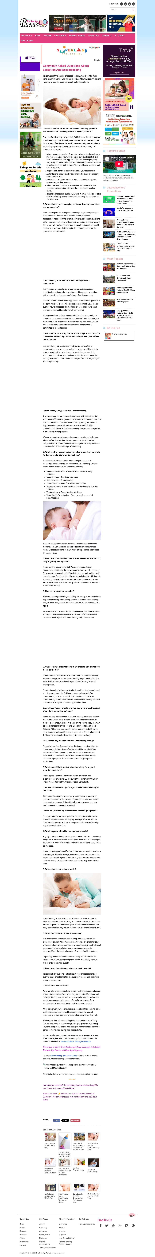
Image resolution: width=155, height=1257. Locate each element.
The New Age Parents (43, 1253)
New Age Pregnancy (87, 1224)
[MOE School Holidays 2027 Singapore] (109, 302)
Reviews (23, 1245)
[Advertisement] (64, 7)
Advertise (43, 1231)
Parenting (43, 1228)
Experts (62, 1228)
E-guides (62, 1235)
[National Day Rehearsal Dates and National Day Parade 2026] (109, 267)
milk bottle (58, 171)
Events (22, 1238)
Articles (22, 1228)
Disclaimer (43, 1238)
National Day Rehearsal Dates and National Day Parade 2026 (126, 266)
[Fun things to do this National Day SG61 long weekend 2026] (109, 291)
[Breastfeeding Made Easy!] (72, 894)
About (41, 1224)
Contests (23, 1231)
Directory (23, 1235)
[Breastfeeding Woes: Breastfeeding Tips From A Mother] (72, 520)
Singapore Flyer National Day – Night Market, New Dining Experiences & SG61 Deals (125, 315)
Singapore (63, 1224)
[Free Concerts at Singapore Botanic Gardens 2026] (109, 279)
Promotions (24, 1242)
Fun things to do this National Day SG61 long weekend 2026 (126, 290)
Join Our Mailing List (66, 1238)
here (72, 1088)
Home (22, 1224)
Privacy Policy (44, 1235)
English (97, 60)
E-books (62, 1231)
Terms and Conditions (47, 1248)
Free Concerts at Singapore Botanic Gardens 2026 (124, 278)
